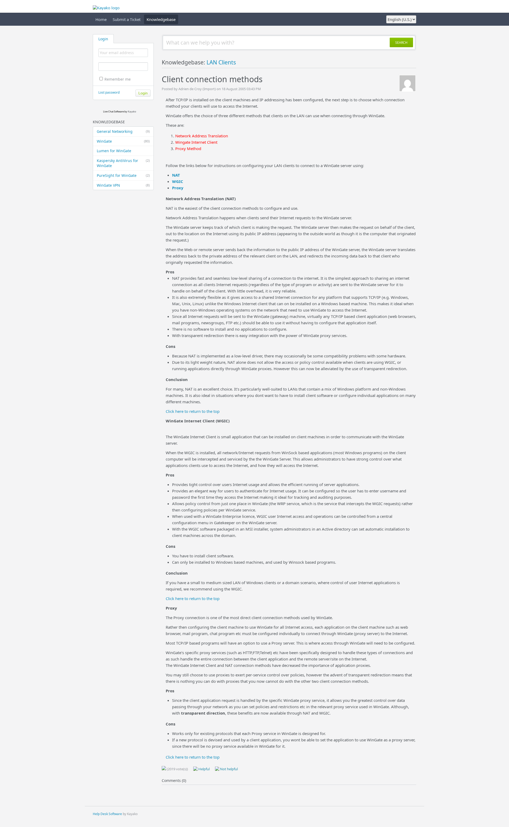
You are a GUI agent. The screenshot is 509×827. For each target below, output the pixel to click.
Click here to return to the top (193, 411)
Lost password (109, 92)
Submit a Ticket (127, 19)
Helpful (204, 769)
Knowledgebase (161, 19)
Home (101, 19)
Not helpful (228, 769)
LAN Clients (221, 62)
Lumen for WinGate (114, 150)
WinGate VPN (123, 185)
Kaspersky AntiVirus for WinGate (123, 163)
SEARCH (401, 42)
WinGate (123, 141)
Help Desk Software (107, 814)
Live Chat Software (113, 111)
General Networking (123, 131)
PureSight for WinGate (123, 175)
